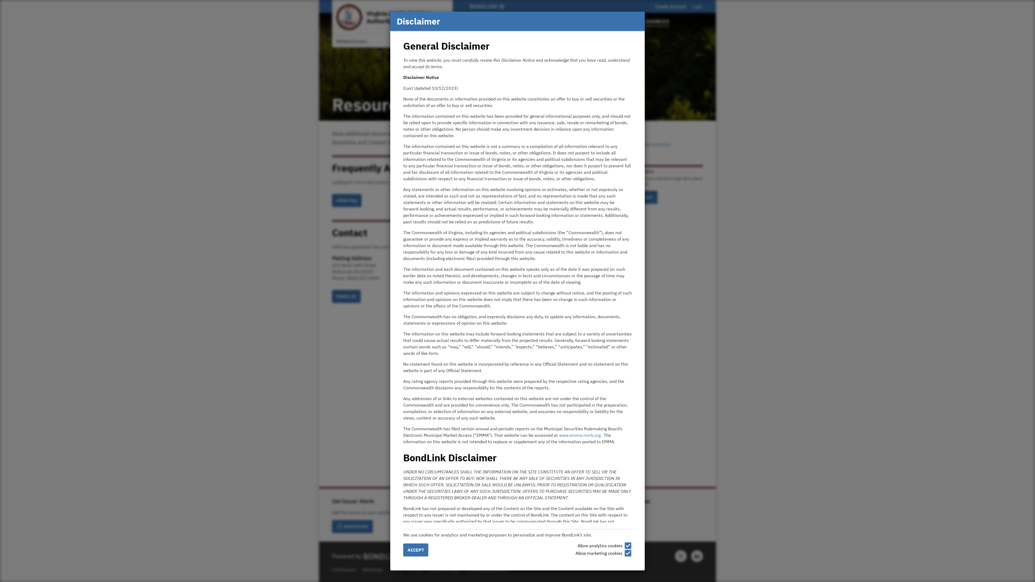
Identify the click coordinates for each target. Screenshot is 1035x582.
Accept (416, 550)
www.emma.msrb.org (580, 435)
